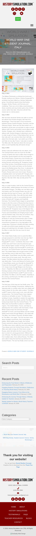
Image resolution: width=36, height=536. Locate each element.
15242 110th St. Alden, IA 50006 (18, 485)
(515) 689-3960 (18, 490)
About (22, 507)
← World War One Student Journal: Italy (14, 434)
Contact (18, 522)
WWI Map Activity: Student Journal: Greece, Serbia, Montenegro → (18, 438)
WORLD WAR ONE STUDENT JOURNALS (20, 54)
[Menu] (32, 25)
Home (13, 507)
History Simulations (18, 511)
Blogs (29, 518)
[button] (12, 9)
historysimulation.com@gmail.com (18, 495)
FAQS (26, 514)
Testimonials (14, 514)
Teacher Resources (14, 518)
